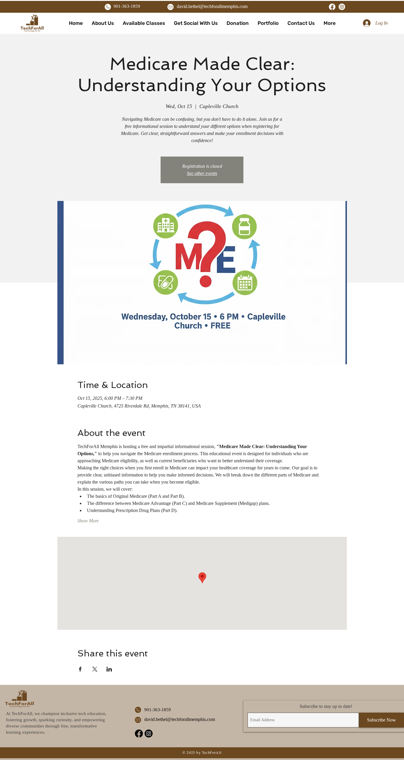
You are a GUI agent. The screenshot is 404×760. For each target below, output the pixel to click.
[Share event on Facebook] (80, 669)
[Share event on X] (95, 669)
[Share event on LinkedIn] (109, 669)
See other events (202, 173)
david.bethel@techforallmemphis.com (212, 6)
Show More (88, 520)
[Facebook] (332, 7)
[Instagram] (342, 7)
